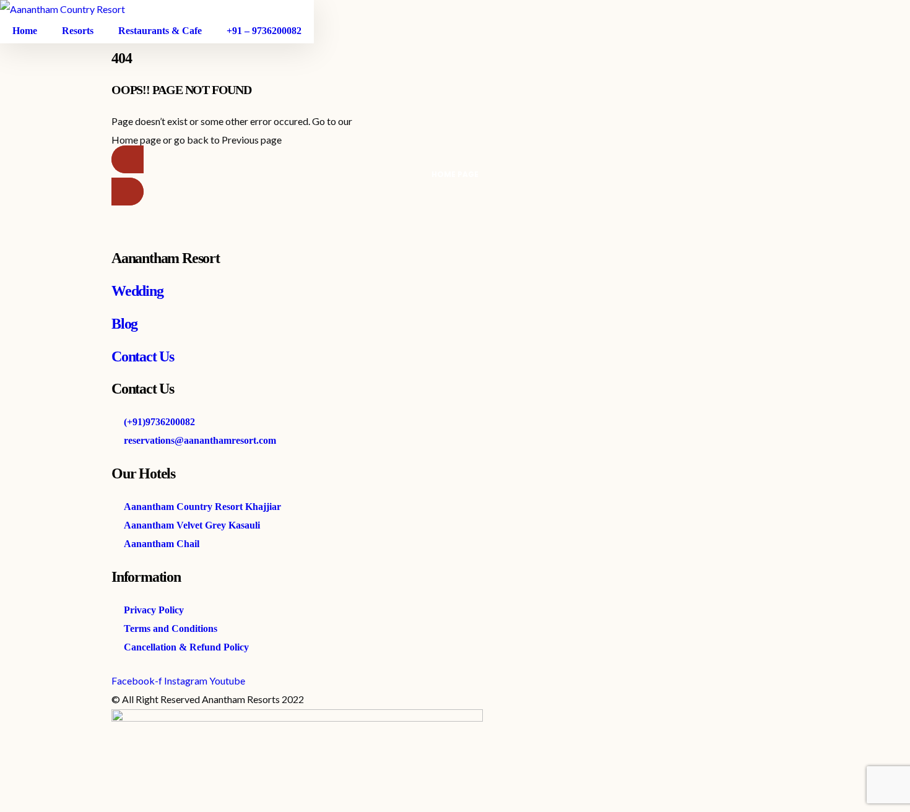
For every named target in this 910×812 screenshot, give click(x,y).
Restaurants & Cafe (160, 30)
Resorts (77, 30)
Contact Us (142, 356)
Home (24, 30)
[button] (455, 175)
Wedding (137, 291)
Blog (124, 324)
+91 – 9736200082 (264, 30)
